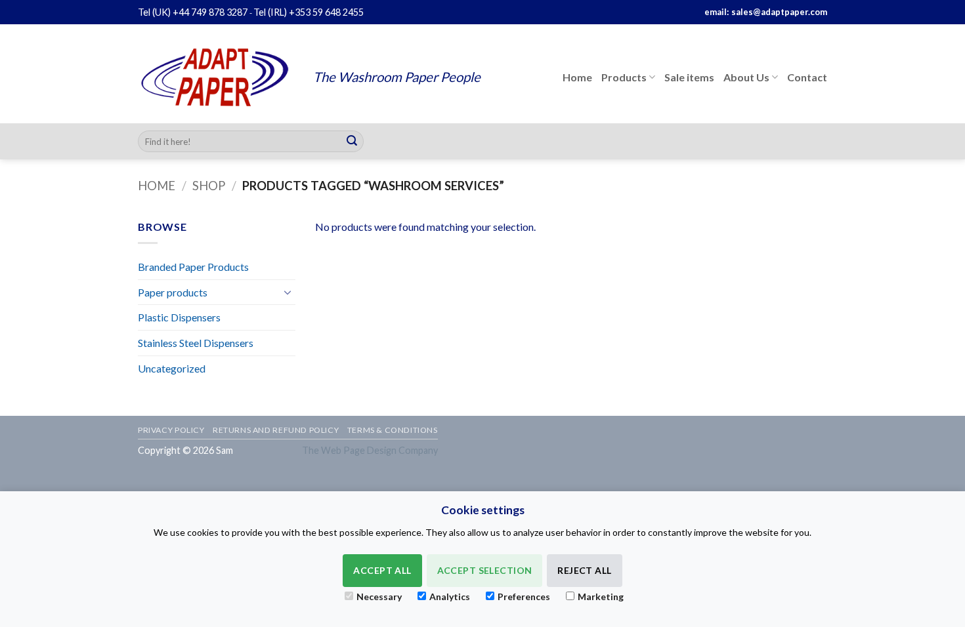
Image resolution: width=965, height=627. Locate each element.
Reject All (584, 570)
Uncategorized (171, 368)
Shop (208, 185)
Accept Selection (484, 570)
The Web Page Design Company (370, 450)
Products (624, 77)
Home (577, 77)
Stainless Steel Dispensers (195, 342)
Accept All (382, 570)
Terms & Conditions (392, 430)
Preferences (524, 596)
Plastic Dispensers (179, 317)
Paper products (172, 292)
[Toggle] (287, 292)
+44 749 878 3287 (210, 12)
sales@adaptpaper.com (779, 12)
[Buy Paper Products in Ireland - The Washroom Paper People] (215, 77)
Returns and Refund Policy (276, 430)
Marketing (601, 596)
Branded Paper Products (193, 266)
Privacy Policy (171, 430)
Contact (807, 77)
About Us (746, 77)
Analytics (449, 596)
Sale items (689, 77)
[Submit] (352, 142)
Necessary (379, 596)
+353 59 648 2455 (326, 12)
